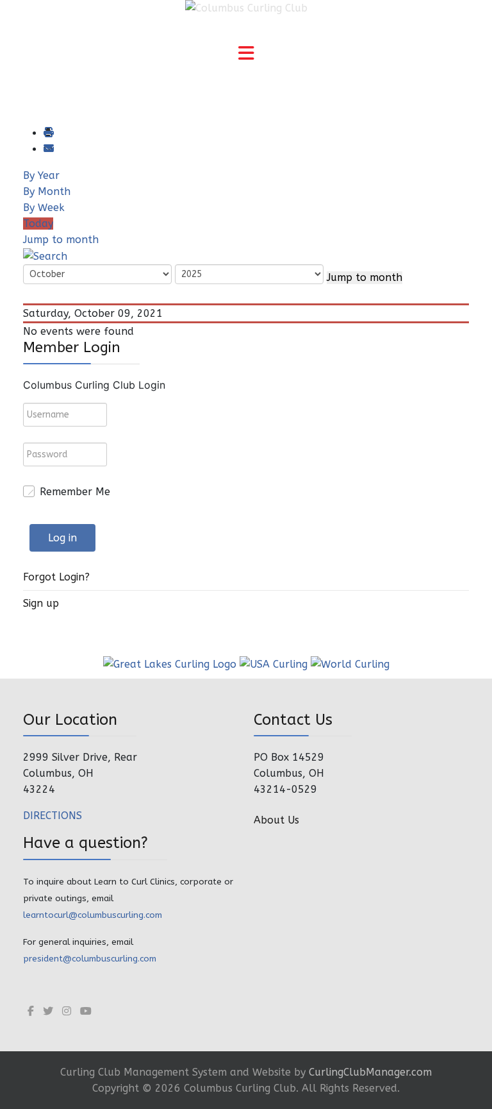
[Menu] (246, 54)
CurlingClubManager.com (370, 1072)
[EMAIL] (48, 149)
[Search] (45, 256)
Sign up (41, 603)
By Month (46, 191)
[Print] (48, 133)
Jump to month (61, 239)
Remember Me (75, 492)
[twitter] (48, 1011)
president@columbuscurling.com (89, 958)
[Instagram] (66, 1011)
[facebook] (31, 1011)
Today (38, 223)
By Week (44, 207)
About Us (276, 820)
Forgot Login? (56, 577)
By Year (41, 175)
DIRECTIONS (52, 815)
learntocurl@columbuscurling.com (92, 915)
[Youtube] (86, 1011)
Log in (62, 538)
